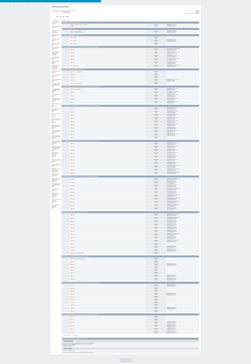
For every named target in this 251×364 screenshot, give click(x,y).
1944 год (72, 80)
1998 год (72, 275)
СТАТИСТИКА (86, 1)
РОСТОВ (57, 1)
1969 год (72, 172)
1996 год (72, 270)
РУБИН (61, 1)
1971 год (72, 182)
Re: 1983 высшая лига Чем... (172, 224)
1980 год (72, 214)
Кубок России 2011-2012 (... (171, 322)
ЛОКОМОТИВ (45, 1)
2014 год (72, 329)
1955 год (72, 124)
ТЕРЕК (71, 1)
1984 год (72, 227)
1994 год (72, 264)
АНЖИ (14, 1)
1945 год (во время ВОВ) (76, 83)
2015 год (72, 332)
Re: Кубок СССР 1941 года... (172, 65)
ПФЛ (96, 1)
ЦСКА (81, 1)
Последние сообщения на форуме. (69, 345)
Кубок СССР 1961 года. (56, 75)
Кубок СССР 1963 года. (56, 61)
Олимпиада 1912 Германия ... (172, 31)
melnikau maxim (176, 233)
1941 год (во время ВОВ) (76, 71)
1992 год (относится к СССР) (77, 253)
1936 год (72, 49)
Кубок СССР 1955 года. (56, 174)
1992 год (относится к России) (78, 258)
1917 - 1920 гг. (74, 37)
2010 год (72, 316)
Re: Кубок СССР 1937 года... (172, 52)
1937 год (72, 52)
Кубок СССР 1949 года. (171, 102)
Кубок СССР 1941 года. (56, 30)
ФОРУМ (92, 1)
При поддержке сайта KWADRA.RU (126, 361)
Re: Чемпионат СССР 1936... (172, 49)
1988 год (72, 240)
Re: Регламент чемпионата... (172, 279)
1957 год (72, 131)
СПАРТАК (66, 1)
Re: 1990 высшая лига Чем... (172, 246)
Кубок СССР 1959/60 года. (56, 79)
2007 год (72, 305)
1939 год (72, 59)
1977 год (72, 202)
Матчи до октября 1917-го (76, 31)
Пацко (175, 181)
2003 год (72, 294)
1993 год (72, 261)
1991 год (72, 250)
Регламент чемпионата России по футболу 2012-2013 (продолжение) (56, 147)
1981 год (72, 218)
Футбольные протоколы (60, 7)
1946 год (72, 92)
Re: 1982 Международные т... (172, 221)
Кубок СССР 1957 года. (56, 109)
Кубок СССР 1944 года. (171, 80)
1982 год (72, 221)
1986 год (72, 234)
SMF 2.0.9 (121, 358)
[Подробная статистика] (67, 346)
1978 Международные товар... (172, 205)
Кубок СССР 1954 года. (171, 121)
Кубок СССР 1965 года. (56, 34)
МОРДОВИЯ (51, 1)
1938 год (72, 56)
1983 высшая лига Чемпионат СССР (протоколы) (55, 194)
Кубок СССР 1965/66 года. (56, 26)
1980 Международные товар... (172, 214)
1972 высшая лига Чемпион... (172, 185)
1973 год (72, 189)
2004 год (72, 297)
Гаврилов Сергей (177, 48)
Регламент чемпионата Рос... (172, 285)
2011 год (72, 319)
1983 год (72, 224)
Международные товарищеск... (172, 179)
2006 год (72, 302)
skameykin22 (176, 91)
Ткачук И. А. (176, 55)
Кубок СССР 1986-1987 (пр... (172, 237)
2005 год (72, 299)
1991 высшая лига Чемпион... (172, 250)
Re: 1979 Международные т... (172, 208)
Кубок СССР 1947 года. (171, 95)
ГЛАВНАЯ (5, 1)
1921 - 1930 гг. (74, 40)
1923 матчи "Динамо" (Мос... (172, 40)
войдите (66, 10)
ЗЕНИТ (22, 1)
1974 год (72, 192)
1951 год (72, 111)
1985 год (72, 231)
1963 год (72, 153)
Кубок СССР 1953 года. (171, 118)
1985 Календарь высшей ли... (172, 231)
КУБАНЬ (39, 1)
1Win (99, 1)
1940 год (72, 62)
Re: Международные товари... (172, 192)
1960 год (72, 143)
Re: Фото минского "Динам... (172, 234)
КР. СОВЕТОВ (33, 1)
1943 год (72, 77)
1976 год (72, 198)
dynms (175, 24)
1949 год (72, 102)
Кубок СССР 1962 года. (56, 70)
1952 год (72, 115)
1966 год (72, 163)
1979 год (72, 208)
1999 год (72, 279)
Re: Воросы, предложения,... (172, 25)
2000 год (72, 285)
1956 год (72, 128)
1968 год (72, 169)
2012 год (72, 322)
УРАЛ (75, 1)
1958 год (72, 134)
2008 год (72, 308)
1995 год (72, 267)
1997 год (72, 272)
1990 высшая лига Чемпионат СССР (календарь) (55, 153)
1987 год (72, 237)
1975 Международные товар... (172, 195)
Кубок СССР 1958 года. (56, 94)
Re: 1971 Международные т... (172, 182)
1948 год (72, 99)
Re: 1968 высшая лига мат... (172, 169)
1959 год (72, 137)
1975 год (72, 195)
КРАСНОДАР (27, 1)
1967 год (72, 166)
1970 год (72, 179)
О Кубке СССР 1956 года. (56, 164)
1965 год (72, 159)
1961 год (72, 146)
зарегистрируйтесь (73, 10)
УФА (78, 1)
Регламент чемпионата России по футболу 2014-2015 (56, 119)
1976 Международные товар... (172, 198)
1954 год (72, 121)
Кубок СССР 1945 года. (171, 89)
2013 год (72, 325)
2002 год (72, 291)
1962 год (72, 150)
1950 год (72, 108)
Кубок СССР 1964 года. (56, 57)
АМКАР (10, 1)
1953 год (72, 118)
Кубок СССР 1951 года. (171, 111)
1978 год (72, 205)
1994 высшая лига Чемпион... (172, 264)
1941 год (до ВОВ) (75, 65)
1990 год (72, 246)
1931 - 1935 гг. (74, 43)
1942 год (72, 74)
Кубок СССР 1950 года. (171, 108)
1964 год (72, 156)
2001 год (72, 288)
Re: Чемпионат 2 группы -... (171, 92)
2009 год (72, 311)
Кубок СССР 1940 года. (56, 47)
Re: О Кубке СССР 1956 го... (172, 128)
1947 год (72, 95)
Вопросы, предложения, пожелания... (79, 24)
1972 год (72, 185)
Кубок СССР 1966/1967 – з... (172, 166)
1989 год (72, 243)
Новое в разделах (55, 20)
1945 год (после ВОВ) (75, 89)
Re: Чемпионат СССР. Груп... (172, 59)
